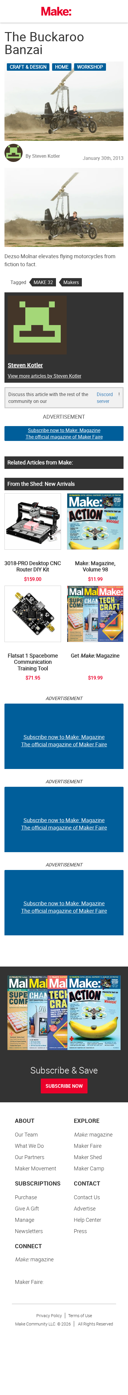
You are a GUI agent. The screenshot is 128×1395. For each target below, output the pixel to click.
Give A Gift (27, 1208)
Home (61, 67)
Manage (24, 1219)
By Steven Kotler (43, 156)
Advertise (85, 1208)
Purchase (26, 1197)
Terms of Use (80, 1315)
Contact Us (87, 1197)
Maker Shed (88, 1157)
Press (80, 1231)
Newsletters (29, 1231)
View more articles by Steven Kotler (44, 376)
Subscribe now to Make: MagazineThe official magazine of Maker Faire (64, 433)
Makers (71, 282)
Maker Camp (89, 1168)
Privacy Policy (49, 1315)
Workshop (90, 67)
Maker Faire (88, 1145)
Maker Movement (35, 1168)
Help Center (87, 1219)
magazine (93, 1134)
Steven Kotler (25, 365)
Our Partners (29, 1157)
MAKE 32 (43, 282)
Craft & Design (28, 67)
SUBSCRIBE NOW (64, 1086)
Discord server (105, 397)
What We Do (29, 1145)
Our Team (26, 1134)
